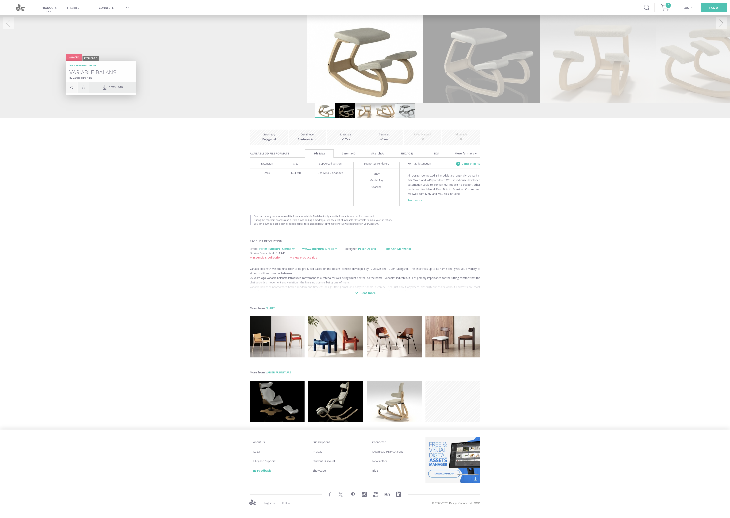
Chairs (92, 65)
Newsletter (379, 461)
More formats (465, 153)
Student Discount (324, 461)
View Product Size (305, 257)
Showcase (319, 470)
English (268, 503)
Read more (415, 200)
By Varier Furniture (81, 78)
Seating (81, 65)
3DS (436, 153)
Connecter (379, 442)
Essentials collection (267, 257)
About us (259, 442)
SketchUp (377, 153)
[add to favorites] (83, 87)
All (71, 65)
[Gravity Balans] (335, 401)
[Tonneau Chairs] (394, 336)
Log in (688, 8)
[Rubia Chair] (452, 336)
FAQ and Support (264, 461)
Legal (256, 451)
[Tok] (277, 401)
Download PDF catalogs (387, 451)
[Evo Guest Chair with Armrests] (277, 336)
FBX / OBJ (407, 153)
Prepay (317, 451)
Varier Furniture (278, 372)
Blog (375, 470)
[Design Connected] (20, 7)
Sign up (714, 8)
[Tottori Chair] (335, 336)
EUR (284, 503)
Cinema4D (348, 153)
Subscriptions (321, 442)
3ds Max (319, 153)
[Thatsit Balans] (394, 401)
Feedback (264, 470)
